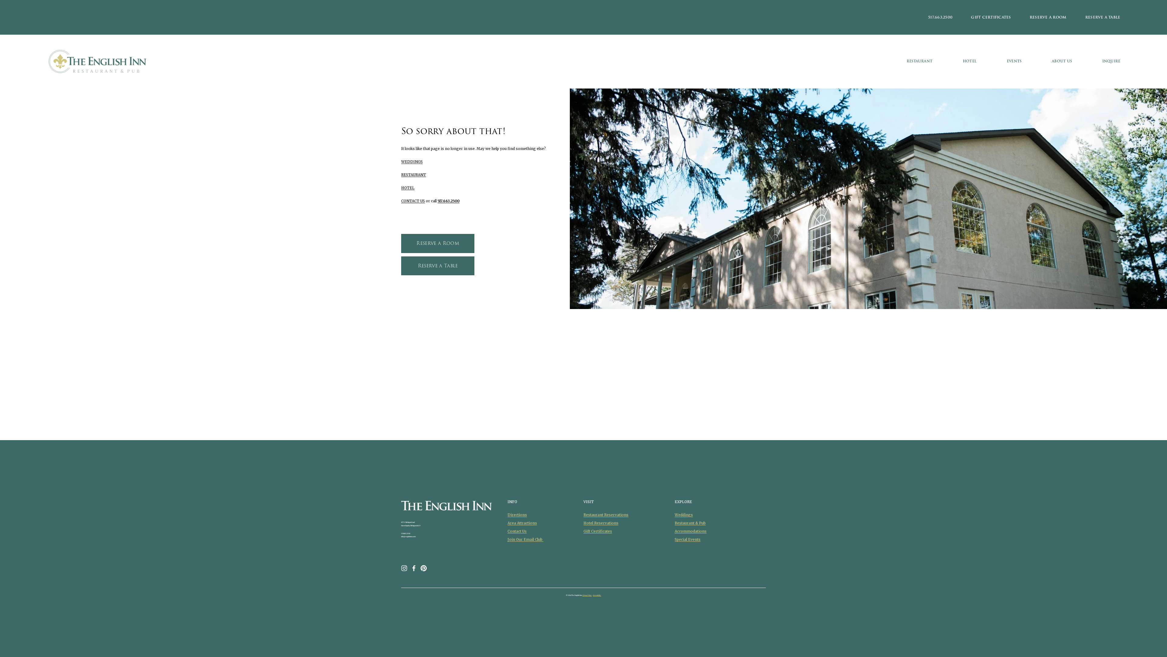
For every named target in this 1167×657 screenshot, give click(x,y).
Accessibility (597, 595)
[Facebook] (414, 568)
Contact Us (517, 531)
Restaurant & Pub (690, 523)
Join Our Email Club (525, 539)
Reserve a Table (1103, 17)
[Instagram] (404, 568)
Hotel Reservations (601, 523)
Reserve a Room (1048, 17)
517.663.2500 (940, 17)
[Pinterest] (424, 568)
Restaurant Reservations (606, 515)
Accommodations (691, 531)
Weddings (684, 515)
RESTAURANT (413, 174)
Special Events (688, 539)
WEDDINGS (412, 161)
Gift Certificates (991, 17)
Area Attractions (522, 523)
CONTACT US (413, 201)
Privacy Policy (587, 595)
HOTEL (408, 188)
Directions (517, 515)
